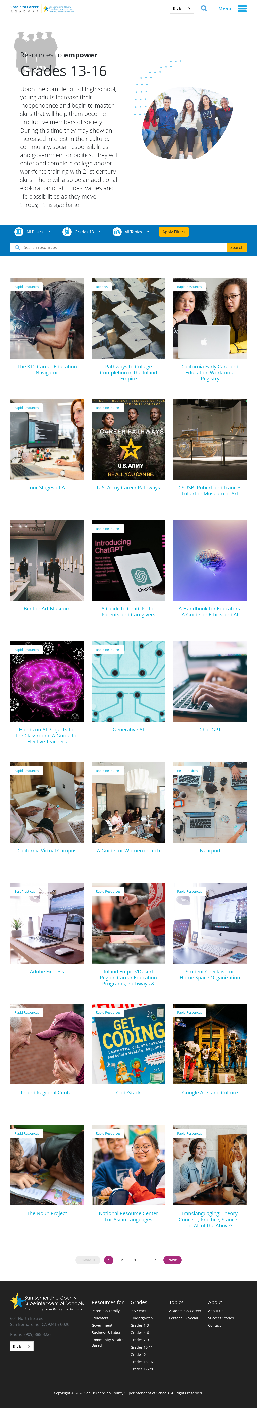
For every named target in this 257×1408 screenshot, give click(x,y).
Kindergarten (142, 1318)
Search (236, 247)
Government (102, 1325)
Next (172, 1260)
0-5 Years (138, 1310)
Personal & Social (183, 1318)
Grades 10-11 (142, 1347)
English (178, 8)
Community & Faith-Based (108, 1342)
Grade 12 (138, 1354)
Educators (100, 1318)
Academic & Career (185, 1310)
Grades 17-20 (142, 1369)
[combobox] (182, 9)
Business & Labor (106, 1332)
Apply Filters (173, 232)
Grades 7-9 (140, 1339)
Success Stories (221, 1318)
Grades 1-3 (140, 1325)
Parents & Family (106, 1310)
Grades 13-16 (142, 1361)
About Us (215, 1310)
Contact (214, 1325)
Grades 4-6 (140, 1332)
